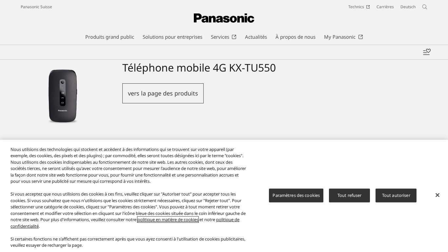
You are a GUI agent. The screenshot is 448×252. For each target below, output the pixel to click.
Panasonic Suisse (36, 7)
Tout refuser (349, 195)
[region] (224, 196)
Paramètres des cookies (296, 195)
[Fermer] (437, 195)
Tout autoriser (396, 195)
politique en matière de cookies (167, 219)
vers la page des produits (163, 93)
